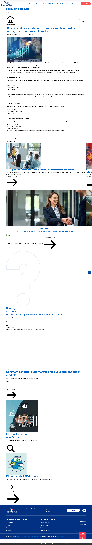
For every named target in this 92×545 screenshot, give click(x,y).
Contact (85, 3)
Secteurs (51, 3)
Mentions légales (21, 536)
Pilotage (43, 3)
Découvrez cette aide (50, 238)
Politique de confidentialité (34, 536)
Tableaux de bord (44, 522)
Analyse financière (45, 525)
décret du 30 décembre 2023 (16, 70)
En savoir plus (72, 543)
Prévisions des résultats (46, 527)
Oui (8, 317)
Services (35, 3)
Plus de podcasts (11, 389)
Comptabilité (9, 522)
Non (12, 317)
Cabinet (21, 3)
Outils (28, 3)
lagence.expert (61, 536)
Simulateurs (60, 3)
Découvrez (10, 483)
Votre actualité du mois (13, 492)
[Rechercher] (85, 13)
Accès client (83, 521)
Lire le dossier (11, 444)
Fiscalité (8, 525)
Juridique (8, 530)
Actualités (69, 3)
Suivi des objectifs (45, 530)
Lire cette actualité (12, 176)
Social (7, 527)
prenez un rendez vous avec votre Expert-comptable (50, 130)
